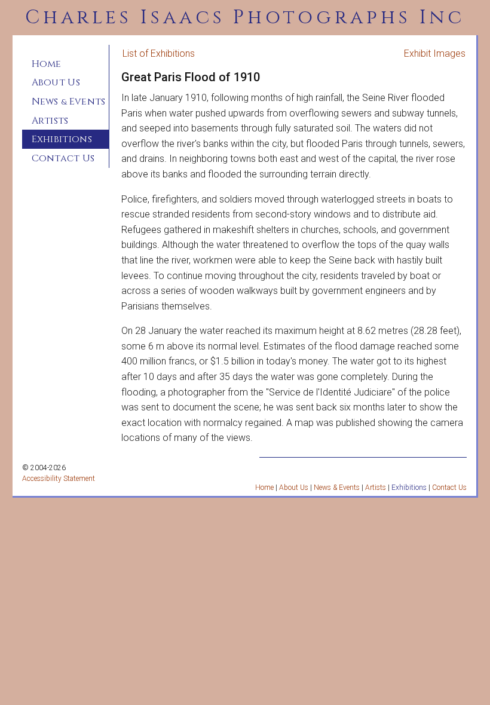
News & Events (337, 487)
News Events (69, 101)
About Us (56, 82)
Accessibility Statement (58, 478)
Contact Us (63, 158)
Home (47, 63)
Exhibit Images (435, 53)
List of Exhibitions (158, 53)
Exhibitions (62, 139)
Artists (50, 120)
